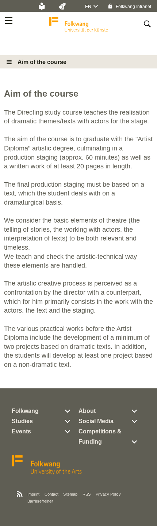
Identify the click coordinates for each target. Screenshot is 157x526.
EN (88, 6)
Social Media (96, 421)
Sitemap (70, 494)
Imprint (33, 494)
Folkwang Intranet (133, 6)
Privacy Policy (108, 494)
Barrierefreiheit (40, 501)
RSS (87, 494)
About (87, 411)
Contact (51, 494)
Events (21, 431)
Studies (22, 421)
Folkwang (25, 411)
